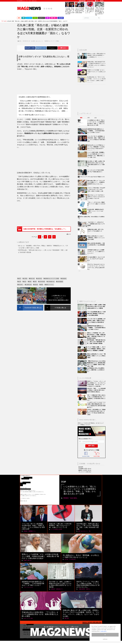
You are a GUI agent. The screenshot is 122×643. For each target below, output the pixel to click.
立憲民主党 (28, 284)
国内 (20, 41)
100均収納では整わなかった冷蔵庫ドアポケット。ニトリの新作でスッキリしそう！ (96, 251)
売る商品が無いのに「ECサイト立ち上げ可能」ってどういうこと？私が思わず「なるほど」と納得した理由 (96, 78)
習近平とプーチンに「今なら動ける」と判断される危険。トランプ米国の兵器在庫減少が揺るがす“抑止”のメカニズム (88, 584)
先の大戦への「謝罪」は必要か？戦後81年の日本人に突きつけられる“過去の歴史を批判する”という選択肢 (96, 306)
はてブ (39, 48)
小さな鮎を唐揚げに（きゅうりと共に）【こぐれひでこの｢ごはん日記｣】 (96, 258)
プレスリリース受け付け (84, 472)
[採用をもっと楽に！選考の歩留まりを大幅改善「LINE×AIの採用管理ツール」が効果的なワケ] (82, 58)
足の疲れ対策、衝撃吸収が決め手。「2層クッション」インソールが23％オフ (96, 211)
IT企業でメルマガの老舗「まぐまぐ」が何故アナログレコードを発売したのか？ (96, 71)
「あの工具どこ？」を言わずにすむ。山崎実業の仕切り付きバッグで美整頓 (96, 224)
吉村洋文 (40, 278)
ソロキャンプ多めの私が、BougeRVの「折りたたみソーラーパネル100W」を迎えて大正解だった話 (96, 189)
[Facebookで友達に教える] (30, 305)
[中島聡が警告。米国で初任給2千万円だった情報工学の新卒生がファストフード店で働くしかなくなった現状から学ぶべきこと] (82, 66)
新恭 (35, 281)
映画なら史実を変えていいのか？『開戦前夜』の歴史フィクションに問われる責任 (96, 237)
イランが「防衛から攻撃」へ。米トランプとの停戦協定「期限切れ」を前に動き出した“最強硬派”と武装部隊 (96, 348)
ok (105, 634)
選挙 (42, 284)
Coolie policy (103, 631)
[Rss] (49, 9)
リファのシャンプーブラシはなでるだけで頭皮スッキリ (91, 176)
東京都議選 (60, 281)
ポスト (53, 48)
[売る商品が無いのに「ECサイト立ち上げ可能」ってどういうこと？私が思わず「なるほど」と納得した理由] (82, 82)
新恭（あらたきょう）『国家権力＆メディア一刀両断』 (46, 41)
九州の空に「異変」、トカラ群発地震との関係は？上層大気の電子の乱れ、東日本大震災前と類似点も (96, 390)
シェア (28, 48)
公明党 (25, 278)
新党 (30, 281)
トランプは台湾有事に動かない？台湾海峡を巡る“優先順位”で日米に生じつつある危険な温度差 (79, 10)
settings (105, 639)
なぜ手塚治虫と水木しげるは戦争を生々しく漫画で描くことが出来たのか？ (95, 369)
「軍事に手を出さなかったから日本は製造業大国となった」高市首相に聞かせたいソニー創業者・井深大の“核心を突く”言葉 (99, 11)
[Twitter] (47, 9)
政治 (25, 281)
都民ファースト (49, 284)
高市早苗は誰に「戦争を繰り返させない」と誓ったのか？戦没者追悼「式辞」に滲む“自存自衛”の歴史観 (96, 341)
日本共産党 (42, 281)
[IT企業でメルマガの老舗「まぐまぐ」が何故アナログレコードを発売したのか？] (82, 74)
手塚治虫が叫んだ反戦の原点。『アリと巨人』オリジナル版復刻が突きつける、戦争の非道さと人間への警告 (40, 614)
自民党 (36, 284)
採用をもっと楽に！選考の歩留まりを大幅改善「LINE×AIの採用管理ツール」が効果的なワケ (96, 55)
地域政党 (64, 278)
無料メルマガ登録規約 (83, 438)
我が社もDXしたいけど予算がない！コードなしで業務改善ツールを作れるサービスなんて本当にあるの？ (96, 147)
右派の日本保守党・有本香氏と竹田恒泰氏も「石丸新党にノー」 (45, 229)
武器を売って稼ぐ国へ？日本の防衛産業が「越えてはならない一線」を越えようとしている (89, 10)
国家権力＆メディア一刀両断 (52, 278)
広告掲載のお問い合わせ (84, 468)
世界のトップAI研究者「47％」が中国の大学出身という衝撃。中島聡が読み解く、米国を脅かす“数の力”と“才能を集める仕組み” (40, 556)
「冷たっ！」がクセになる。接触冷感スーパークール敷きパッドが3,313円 (96, 204)
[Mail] (51, 9)
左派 (20, 281)
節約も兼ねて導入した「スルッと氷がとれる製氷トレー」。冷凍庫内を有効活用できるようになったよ (96, 182)
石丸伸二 (21, 284)
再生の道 (32, 278)
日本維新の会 (51, 281)
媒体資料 (80, 467)
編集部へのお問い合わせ (84, 470)
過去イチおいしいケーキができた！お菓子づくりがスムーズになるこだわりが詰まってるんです (96, 196)
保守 (20, 278)
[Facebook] (44, 9)
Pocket (64, 48)
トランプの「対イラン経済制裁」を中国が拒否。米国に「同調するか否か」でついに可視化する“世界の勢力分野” (69, 10)
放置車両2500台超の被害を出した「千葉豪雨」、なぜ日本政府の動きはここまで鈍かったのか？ (96, 130)
